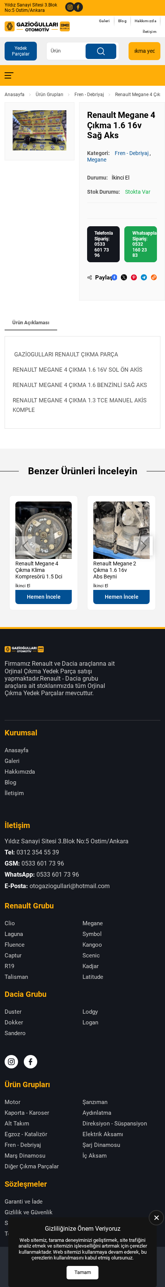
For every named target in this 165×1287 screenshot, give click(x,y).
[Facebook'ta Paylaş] (114, 277)
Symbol (92, 934)
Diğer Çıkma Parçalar (32, 1166)
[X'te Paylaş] (124, 277)
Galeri (104, 21)
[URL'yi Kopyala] (154, 277)
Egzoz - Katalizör (26, 1134)
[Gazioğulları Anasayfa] (37, 26)
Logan (90, 1022)
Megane (96, 160)
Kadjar (90, 966)
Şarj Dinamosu (101, 1145)
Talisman (16, 976)
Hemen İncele (44, 597)
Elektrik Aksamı (102, 1134)
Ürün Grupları (49, 94)
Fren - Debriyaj (89, 94)
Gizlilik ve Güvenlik (29, 1212)
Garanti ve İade (24, 1201)
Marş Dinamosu (25, 1155)
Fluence (15, 944)
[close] (156, 1217)
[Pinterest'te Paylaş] (134, 277)
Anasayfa (15, 94)
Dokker (14, 1022)
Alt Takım (17, 1123)
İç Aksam (94, 1155)
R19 (9, 966)
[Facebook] (75, 7)
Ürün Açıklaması (31, 322)
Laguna (14, 934)
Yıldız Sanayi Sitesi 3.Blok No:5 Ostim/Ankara (31, 7)
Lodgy (90, 1011)
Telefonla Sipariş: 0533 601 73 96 (103, 244)
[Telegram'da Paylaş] (144, 277)
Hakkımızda (145, 21)
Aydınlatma (96, 1112)
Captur (13, 955)
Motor (12, 1102)
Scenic (91, 955)
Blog (122, 21)
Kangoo (92, 944)
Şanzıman (94, 1102)
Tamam (82, 1272)
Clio (10, 923)
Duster (13, 1011)
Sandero (15, 1033)
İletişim (150, 31)
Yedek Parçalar (21, 51)
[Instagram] (67, 7)
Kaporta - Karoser (27, 1112)
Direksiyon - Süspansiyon (114, 1123)
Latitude (92, 976)
